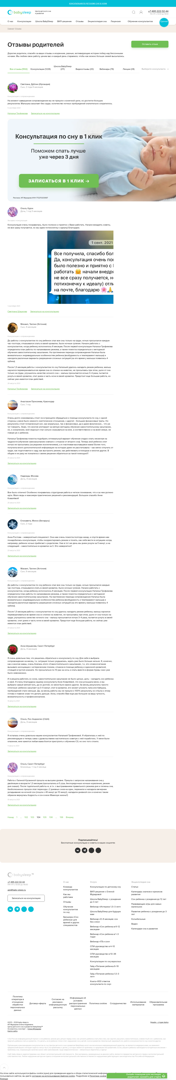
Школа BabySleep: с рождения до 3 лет (105, 900)
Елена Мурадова (34, 1029)
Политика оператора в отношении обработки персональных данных (17, 1003)
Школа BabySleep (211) (63, 67)
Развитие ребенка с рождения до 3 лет (149, 912)
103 (32, 817)
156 (61, 817)
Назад (11, 817)
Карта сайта (12, 1031)
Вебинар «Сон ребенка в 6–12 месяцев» (105, 927)
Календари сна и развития (144, 928)
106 (51, 817)
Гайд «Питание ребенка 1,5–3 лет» (104, 975)
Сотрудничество (118, 1003)
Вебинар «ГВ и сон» (100, 941)
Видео (134, 924)
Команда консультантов (70, 888)
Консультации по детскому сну (105, 887)
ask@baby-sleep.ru (17, 890)
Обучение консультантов (140, 21)
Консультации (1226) (41, 69)
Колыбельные (138, 919)
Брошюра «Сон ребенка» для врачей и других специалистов (71, 921)
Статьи (134, 887)
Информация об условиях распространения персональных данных (78, 1003)
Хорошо (4, 1079)
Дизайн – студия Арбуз (159, 1022)
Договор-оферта (37, 1003)
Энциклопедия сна (97, 21)
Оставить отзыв (150, 44)
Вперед (69, 817)
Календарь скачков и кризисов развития (146, 892)
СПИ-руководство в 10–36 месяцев (103, 955)
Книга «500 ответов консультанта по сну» (100, 982)
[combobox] (155, 69)
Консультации (24, 21)
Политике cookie (98, 1076)
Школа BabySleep (44, 21)
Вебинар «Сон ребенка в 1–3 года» (104, 935)
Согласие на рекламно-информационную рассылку (58, 1003)
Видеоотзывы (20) (85, 69)
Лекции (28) (128, 69)
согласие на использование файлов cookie (53, 1076)
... (21, 817)
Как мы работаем (68, 895)
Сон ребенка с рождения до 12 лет (148, 899)
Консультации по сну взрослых (105, 961)
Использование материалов (138, 1003)
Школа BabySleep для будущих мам (105, 912)
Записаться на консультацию (45, 113)
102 (26, 817)
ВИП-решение (64, 21)
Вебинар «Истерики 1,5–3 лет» (105, 907)
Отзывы (80, 21)
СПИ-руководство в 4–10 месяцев (102, 947)
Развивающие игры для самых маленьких (146, 905)
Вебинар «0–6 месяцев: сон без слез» (104, 920)
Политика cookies (98, 1003)
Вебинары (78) (107, 69)
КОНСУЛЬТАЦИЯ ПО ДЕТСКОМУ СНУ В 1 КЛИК (88, 3)
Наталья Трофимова (18, 113)
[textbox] (155, 69)
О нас (10, 21)
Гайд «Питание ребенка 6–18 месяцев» (104, 967)
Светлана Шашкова (17, 311)
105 (44, 817)
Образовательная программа (158, 1003)
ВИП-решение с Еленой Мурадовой (102, 892)
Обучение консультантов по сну (70, 909)
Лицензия (116, 21)
